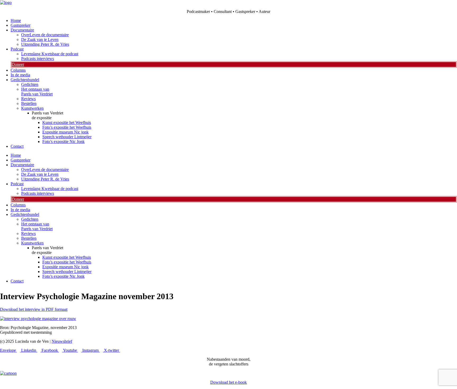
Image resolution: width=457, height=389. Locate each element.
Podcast (17, 49)
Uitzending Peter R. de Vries (45, 44)
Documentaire (22, 30)
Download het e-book (228, 382)
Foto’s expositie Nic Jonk (63, 141)
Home (16, 20)
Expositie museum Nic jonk (65, 132)
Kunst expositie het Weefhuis (66, 122)
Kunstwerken (32, 108)
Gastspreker (20, 25)
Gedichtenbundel (25, 79)
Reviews (28, 98)
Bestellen (28, 103)
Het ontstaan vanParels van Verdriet (37, 91)
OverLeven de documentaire (45, 35)
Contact (17, 146)
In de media (20, 75)
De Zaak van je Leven (39, 39)
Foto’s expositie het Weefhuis (66, 127)
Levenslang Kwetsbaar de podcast (49, 54)
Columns (18, 70)
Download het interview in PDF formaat (33, 309)
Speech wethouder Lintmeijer (67, 137)
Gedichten (29, 84)
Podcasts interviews (37, 58)
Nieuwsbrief (62, 341)
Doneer (18, 64)
